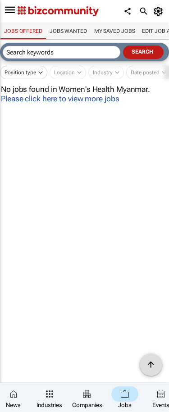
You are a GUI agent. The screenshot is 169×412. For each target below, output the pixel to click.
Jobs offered (23, 31)
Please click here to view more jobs (60, 98)
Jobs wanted (68, 31)
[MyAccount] (160, 11)
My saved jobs (114, 31)
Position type (20, 72)
